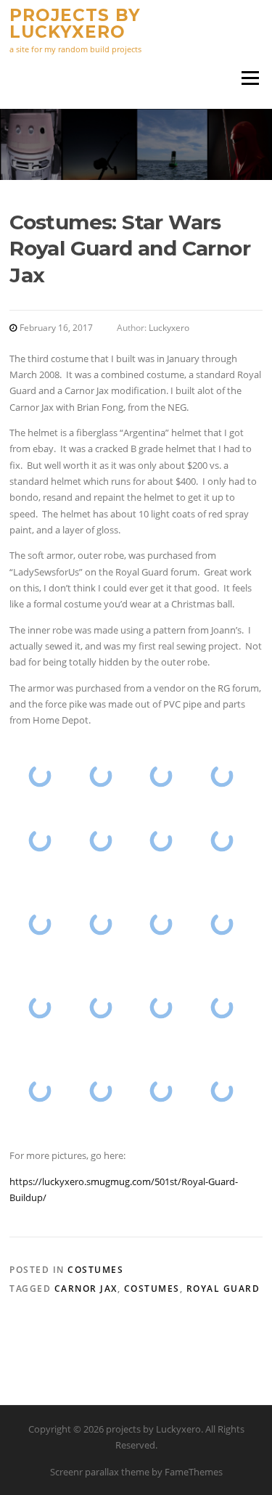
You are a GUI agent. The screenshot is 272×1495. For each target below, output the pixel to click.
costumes (152, 1288)
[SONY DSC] (40, 776)
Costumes (95, 1269)
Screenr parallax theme (99, 1471)
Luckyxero (169, 327)
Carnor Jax (86, 1288)
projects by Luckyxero (75, 23)
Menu (250, 77)
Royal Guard (223, 1288)
